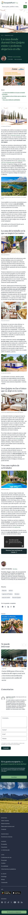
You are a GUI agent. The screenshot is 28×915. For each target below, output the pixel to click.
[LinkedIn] (8, 607)
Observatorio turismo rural (7, 826)
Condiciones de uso (6, 857)
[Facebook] (2, 607)
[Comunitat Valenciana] (14, 68)
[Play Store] (6, 892)
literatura (17, 594)
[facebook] (2, 902)
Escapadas (4, 844)
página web (17, 527)
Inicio (2, 35)
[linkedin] (22, 902)
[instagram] (5, 902)
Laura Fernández (17, 56)
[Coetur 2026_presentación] (14, 650)
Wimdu (3, 879)
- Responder (10, 697)
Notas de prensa (5, 823)
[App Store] (16, 892)
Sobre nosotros (5, 820)
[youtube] (15, 902)
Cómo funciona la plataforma (8, 869)
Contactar (3, 829)
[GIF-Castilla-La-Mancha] (12, 615)
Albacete (4, 590)
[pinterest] (18, 902)
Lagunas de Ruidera (7, 594)
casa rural (18, 438)
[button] (22, 645)
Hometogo (3, 876)
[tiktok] (8, 902)
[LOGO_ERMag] (9, 2)
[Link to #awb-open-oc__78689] (26, 3)
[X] (5, 607)
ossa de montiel (6, 597)
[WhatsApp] (11, 607)
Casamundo (4, 882)
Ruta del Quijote (16, 597)
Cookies (3, 863)
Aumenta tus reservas (6, 836)
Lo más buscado (5, 850)
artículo (11, 590)
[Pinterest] (13, 607)
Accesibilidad (4, 866)
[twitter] (11, 902)
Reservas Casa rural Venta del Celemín (14, 551)
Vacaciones (4, 847)
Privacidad (4, 860)
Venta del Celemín (15, 135)
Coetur (4, 668)
